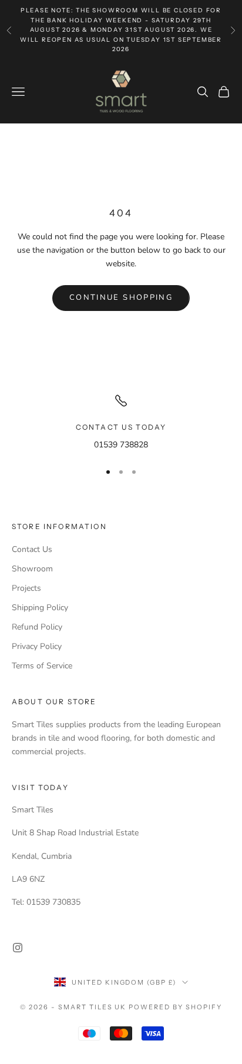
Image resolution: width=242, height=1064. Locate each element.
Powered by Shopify (175, 1007)
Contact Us (32, 549)
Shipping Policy (40, 607)
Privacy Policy (37, 646)
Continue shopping (121, 297)
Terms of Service (42, 665)
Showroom (32, 568)
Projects (26, 588)
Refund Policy (37, 627)
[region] (121, 422)
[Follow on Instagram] (17, 947)
